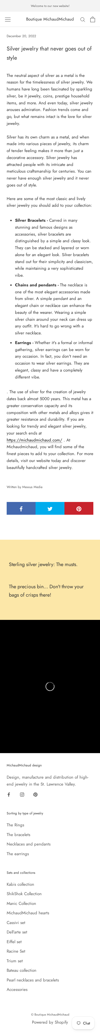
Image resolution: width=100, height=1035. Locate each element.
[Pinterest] (35, 794)
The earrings (18, 854)
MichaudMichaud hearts (28, 913)
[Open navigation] (8, 19)
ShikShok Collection (24, 894)
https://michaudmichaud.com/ (34, 440)
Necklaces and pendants (29, 844)
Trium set (15, 961)
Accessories (17, 989)
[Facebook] (9, 794)
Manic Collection (21, 903)
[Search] (82, 19)
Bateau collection (21, 970)
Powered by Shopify (50, 1022)
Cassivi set (16, 923)
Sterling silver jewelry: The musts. (43, 564)
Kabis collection (20, 884)
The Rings (15, 825)
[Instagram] (22, 794)
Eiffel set (14, 942)
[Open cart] (92, 19)
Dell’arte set (17, 932)
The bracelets (18, 835)
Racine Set (16, 951)
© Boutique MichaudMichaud (50, 1014)
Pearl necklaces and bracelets (33, 980)
